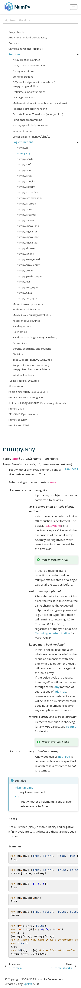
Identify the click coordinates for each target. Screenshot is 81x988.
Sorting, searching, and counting (32, 348)
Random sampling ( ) (35, 337)
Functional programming (27, 119)
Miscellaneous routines (26, 320)
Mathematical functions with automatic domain (40, 103)
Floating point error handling (30, 108)
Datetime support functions (29, 92)
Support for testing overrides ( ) (31, 367)
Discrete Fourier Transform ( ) (38, 114)
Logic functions (23, 142)
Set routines (20, 343)
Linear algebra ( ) (33, 136)
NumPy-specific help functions (30, 125)
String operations (23, 76)
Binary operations (23, 71)
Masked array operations (28, 304)
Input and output (22, 131)
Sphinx (28, 984)
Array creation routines (26, 59)
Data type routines (24, 97)
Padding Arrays (22, 326)
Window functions (23, 375)
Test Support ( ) (32, 359)
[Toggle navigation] (74, 7)
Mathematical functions (26, 309)
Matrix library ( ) (32, 315)
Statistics (18, 354)
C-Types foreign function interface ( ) (34, 84)
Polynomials (20, 331)
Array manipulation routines (29, 65)
